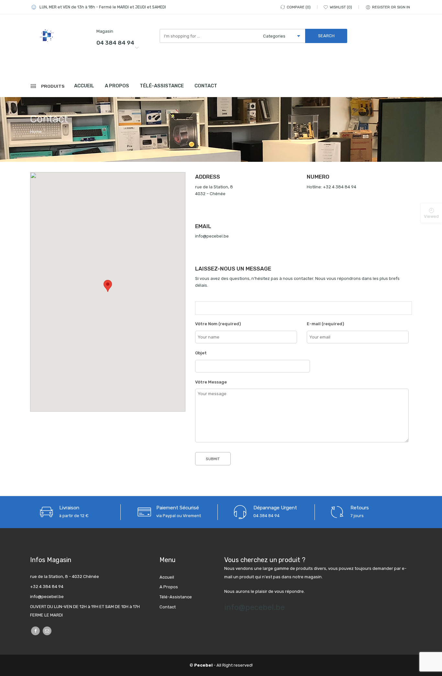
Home (36, 131)
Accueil (84, 86)
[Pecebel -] (59, 35)
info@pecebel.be (254, 607)
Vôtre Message (211, 382)
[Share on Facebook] (35, 630)
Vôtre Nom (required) (218, 323)
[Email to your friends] (47, 630)
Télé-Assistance (162, 86)
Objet (201, 352)
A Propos (117, 86)
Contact (205, 86)
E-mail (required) (325, 323)
